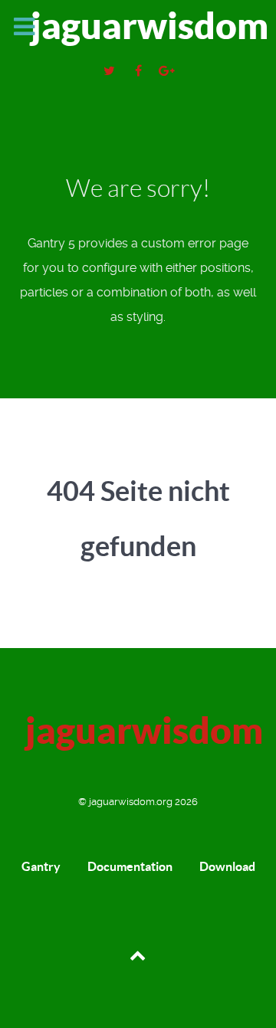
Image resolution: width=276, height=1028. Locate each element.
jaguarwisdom (144, 25)
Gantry (41, 866)
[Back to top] (137, 954)
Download (227, 866)
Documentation (129, 866)
